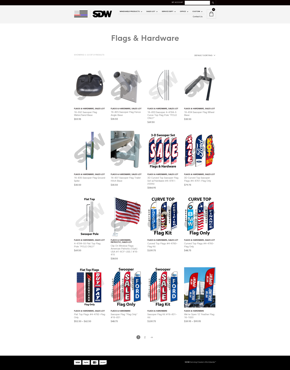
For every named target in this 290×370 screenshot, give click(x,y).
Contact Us (198, 17)
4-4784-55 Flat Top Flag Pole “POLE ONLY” (87, 245)
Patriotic (116, 242)
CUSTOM (196, 11)
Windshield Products (130, 11)
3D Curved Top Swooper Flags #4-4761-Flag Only (197, 179)
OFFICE (183, 11)
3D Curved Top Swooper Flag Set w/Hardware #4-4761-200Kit (162, 180)
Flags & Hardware (84, 108)
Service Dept (167, 11)
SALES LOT (150, 11)
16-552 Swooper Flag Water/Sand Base (85, 113)
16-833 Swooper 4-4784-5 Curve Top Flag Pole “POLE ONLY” (162, 115)
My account (177, 2)
